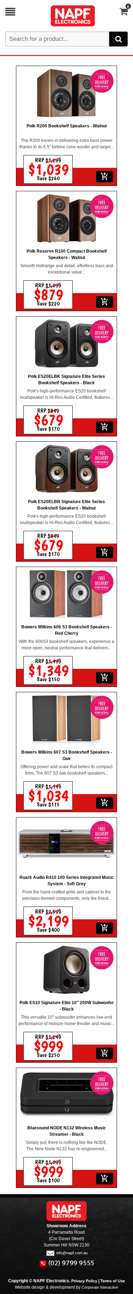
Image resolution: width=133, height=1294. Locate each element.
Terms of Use (112, 1281)
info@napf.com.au (72, 1253)
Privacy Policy (84, 1281)
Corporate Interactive (100, 1287)
